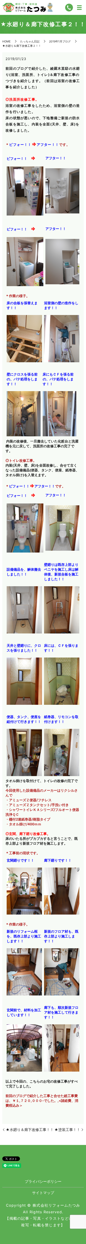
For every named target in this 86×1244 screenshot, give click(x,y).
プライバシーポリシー (43, 1181)
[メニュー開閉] (79, 7)
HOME (6, 41)
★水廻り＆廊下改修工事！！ (30, 1129)
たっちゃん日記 (29, 41)
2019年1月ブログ (60, 41)
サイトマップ (43, 1192)
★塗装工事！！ (67, 1129)
